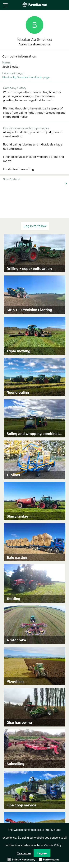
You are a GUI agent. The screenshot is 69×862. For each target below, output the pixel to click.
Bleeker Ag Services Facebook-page (26, 77)
